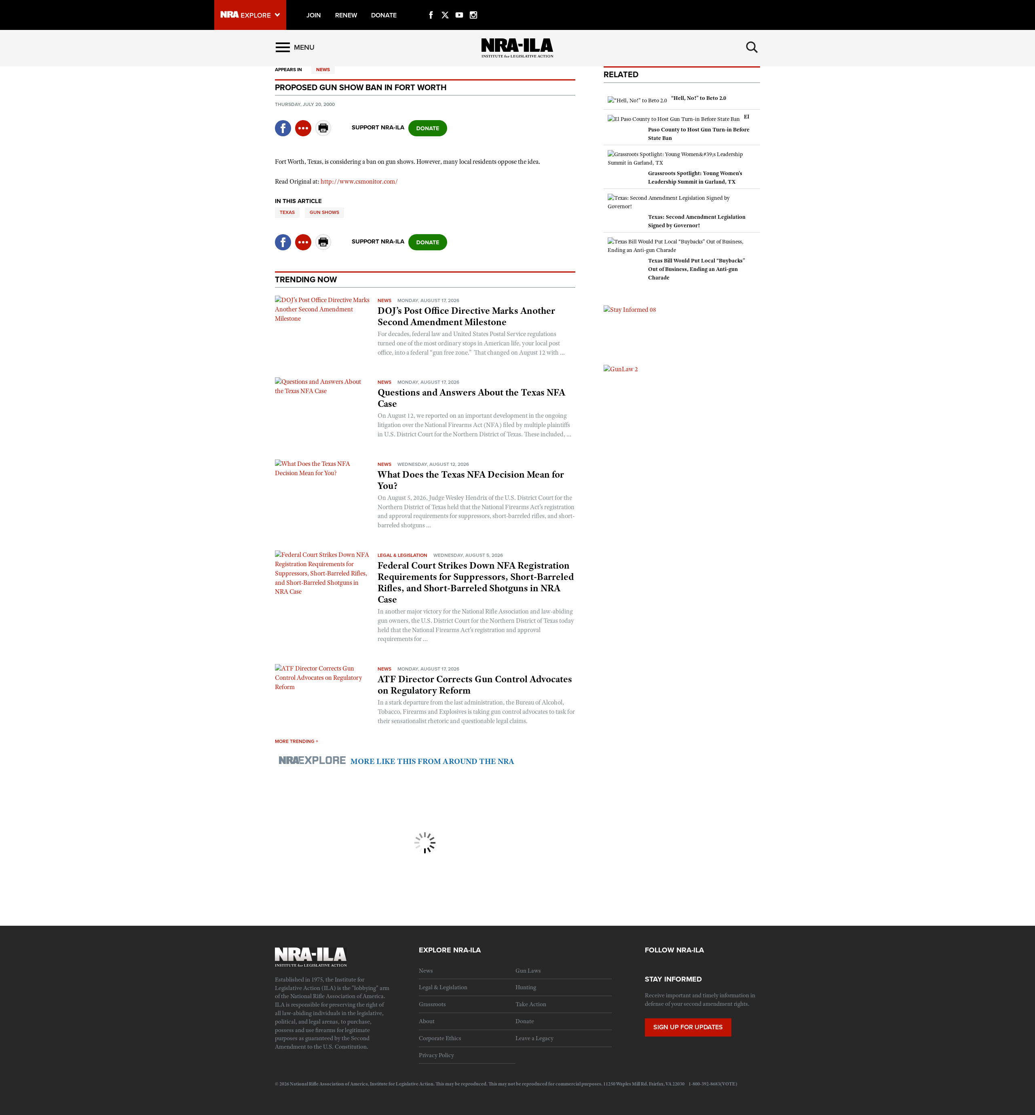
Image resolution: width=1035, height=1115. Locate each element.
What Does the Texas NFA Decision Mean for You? (471, 480)
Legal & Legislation (402, 555)
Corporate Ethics (440, 1038)
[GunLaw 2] (621, 369)
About (427, 1021)
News (323, 69)
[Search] (752, 47)
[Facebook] (431, 6)
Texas (287, 212)
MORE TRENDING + (296, 741)
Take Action (530, 1004)
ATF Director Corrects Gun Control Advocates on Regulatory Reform (475, 684)
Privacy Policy (436, 1055)
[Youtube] (459, 6)
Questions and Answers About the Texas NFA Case (471, 398)
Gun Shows (324, 212)
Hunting (525, 987)
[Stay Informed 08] (630, 309)
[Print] (323, 134)
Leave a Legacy (534, 1038)
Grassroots (432, 1004)
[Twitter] (445, 6)
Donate (524, 1021)
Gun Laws (528, 970)
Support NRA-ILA (378, 127)
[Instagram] (473, 6)
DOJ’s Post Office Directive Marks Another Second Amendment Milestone (466, 316)
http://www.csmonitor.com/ (359, 182)
